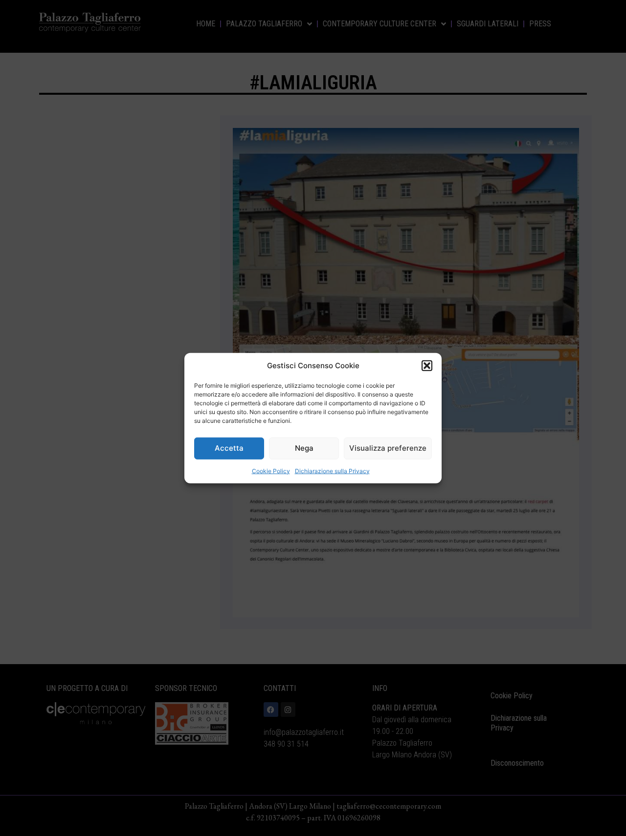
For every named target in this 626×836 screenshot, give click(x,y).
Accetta (229, 448)
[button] (427, 366)
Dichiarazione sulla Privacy (332, 470)
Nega (304, 448)
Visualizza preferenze (387, 448)
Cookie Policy (271, 470)
